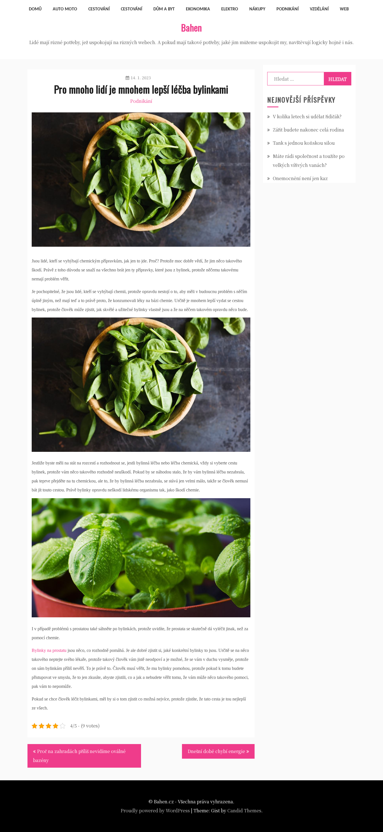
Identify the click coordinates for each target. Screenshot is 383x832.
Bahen (191, 27)
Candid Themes (244, 810)
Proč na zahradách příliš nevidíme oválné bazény (79, 755)
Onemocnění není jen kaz (300, 178)
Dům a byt (164, 9)
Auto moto (65, 9)
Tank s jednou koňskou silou (304, 143)
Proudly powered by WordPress (155, 810)
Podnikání (287, 9)
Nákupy (257, 9)
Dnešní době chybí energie (216, 751)
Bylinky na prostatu (49, 650)
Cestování (99, 9)
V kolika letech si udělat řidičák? (307, 116)
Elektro (229, 9)
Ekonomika (198, 9)
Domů (35, 9)
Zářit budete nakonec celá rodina (308, 129)
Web (344, 9)
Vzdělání (319, 9)
